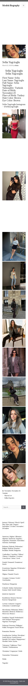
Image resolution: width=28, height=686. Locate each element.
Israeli (14, 590)
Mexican (12, 612)
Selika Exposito (9, 498)
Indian (11, 588)
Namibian (5, 618)
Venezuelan (6, 655)
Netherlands (19, 618)
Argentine (5, 540)
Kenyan (13, 598)
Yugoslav (5, 663)
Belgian (4, 548)
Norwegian (12, 621)
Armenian (13, 540)
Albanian (18, 536)
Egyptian (14, 568)
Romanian (5, 631)
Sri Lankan (12, 639)
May (3, 524)
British (11, 550)
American (5, 536)
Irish (9, 590)
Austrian (5, 542)
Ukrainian (5, 651)
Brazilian (5, 550)
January (4, 522)
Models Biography (11, 5)
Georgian (5, 578)
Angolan (19, 538)
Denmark (11, 562)
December (5, 528)
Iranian (4, 590)
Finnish (10, 574)
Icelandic (5, 588)
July (11, 524)
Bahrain (11, 546)
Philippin (19, 625)
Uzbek (20, 651)
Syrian (15, 641)
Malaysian (14, 610)
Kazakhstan (6, 598)
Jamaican (5, 594)
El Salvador (21, 568)
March (17, 522)
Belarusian (18, 546)
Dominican (18, 562)
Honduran (5, 584)
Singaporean (20, 639)
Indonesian (17, 588)
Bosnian (17, 548)
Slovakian (21, 635)
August (15, 524)
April (22, 522)
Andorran (12, 538)
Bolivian (10, 548)
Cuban (13, 558)
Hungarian (13, 584)
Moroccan (5, 614)
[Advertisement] (14, 26)
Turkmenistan (13, 647)
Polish (4, 627)
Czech (18, 558)
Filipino (4, 574)
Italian (19, 590)
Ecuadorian (6, 568)
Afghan (12, 536)
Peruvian (12, 625)
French (16, 574)
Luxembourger (15, 606)
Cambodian (6, 554)
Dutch (4, 564)
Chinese (4, 556)
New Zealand (6, 619)
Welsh (4, 659)
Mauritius (5, 612)
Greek (18, 578)
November (7, 491)
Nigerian (5, 621)
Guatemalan (6, 580)
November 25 (16, 491)
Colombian (11, 556)
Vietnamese (14, 655)
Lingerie (18, 604)
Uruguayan (13, 651)
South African (6, 637)
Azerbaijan (12, 542)
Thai (19, 645)
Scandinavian (6, 635)
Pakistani (5, 625)
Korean (19, 598)
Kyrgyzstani (12, 600)
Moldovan (19, 612)
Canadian (14, 554)
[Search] (23, 507)
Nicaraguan (15, 619)
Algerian (5, 538)
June (7, 524)
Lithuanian (6, 606)
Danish (4, 562)
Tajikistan (13, 645)
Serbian (14, 635)
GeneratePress (14, 683)
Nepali (12, 618)
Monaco (12, 614)
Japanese (12, 594)
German (12, 578)
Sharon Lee (8, 495)
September (5, 526)
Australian (20, 540)
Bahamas (5, 546)
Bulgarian (17, 550)
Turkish (5, 493)
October (13, 526)
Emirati (4, 570)
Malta (21, 610)
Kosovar (5, 600)
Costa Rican (6, 558)
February (11, 522)
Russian (12, 631)
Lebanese (11, 604)
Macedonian (6, 610)
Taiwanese (5, 645)
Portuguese (10, 627)
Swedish (5, 641)
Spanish (4, 639)
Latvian (4, 604)
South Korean (16, 637)
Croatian (19, 556)
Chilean (20, 554)
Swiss (10, 641)
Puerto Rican (19, 627)
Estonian (11, 570)
